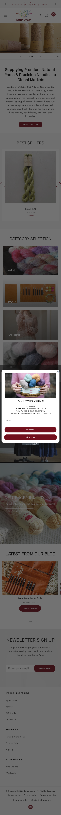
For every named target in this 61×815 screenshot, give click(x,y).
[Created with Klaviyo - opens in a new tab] (30, 444)
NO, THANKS (30, 437)
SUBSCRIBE (30, 430)
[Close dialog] (57, 372)
